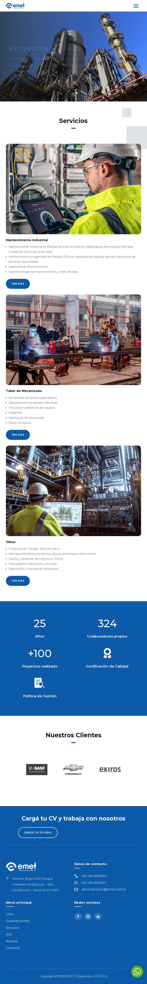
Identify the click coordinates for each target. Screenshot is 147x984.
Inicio (10, 914)
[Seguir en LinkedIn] (98, 916)
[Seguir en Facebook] (78, 916)
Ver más (18, 283)
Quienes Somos (18, 921)
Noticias (12, 941)
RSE (9, 934)
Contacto (23, 71)
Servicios (12, 928)
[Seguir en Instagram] (88, 916)
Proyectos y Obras (45, 41)
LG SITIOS (100, 976)
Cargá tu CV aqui (37, 832)
